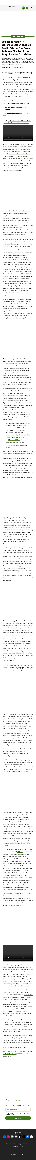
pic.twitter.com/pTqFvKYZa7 (15, 442)
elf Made (20, 852)
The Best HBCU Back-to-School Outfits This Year (16, 103)
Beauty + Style (18, 36)
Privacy (19, 1144)
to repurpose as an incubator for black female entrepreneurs (16, 1004)
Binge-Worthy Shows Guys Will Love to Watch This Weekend (15, 108)
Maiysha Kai (6, 67)
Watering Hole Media (20, 1154)
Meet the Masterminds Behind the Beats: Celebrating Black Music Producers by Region (17, 122)
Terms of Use (26, 1144)
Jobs (21, 1146)
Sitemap (8, 1144)
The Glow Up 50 (14, 149)
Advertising (16, 1146)
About (13, 1144)
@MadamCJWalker (14, 440)
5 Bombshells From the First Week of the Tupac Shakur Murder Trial (17, 114)
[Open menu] (31, 8)
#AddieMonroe (22, 423)
